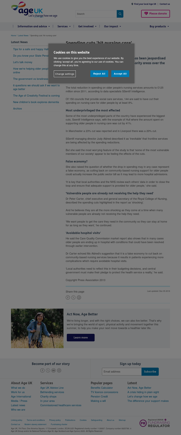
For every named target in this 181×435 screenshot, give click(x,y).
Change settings (64, 73)
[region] (91, 63)
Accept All (120, 73)
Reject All (99, 73)
